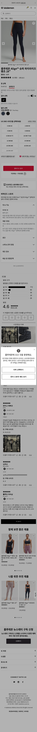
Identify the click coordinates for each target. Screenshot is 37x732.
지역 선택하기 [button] (18, 369)
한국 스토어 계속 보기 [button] (18, 376)
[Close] (35, 349)
